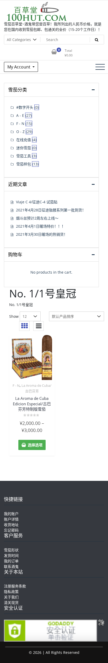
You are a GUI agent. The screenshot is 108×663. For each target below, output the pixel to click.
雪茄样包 (23, 164)
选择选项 (35, 444)
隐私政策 (11, 591)
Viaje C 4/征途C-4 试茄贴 (36, 201)
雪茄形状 (11, 549)
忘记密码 (11, 530)
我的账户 (11, 513)
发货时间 (11, 555)
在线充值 (23, 139)
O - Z (20, 131)
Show (14, 316)
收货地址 (11, 524)
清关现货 (11, 602)
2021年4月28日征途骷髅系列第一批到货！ (51, 209)
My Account (19, 67)
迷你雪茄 (23, 147)
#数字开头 (24, 107)
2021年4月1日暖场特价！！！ (40, 226)
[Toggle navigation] (100, 67)
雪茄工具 (23, 155)
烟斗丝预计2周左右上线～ (37, 218)
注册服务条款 (15, 586)
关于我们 (11, 597)
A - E (20, 115)
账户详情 (11, 519)
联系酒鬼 (11, 566)
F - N (16, 385)
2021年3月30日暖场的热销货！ (41, 234)
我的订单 (11, 560)
